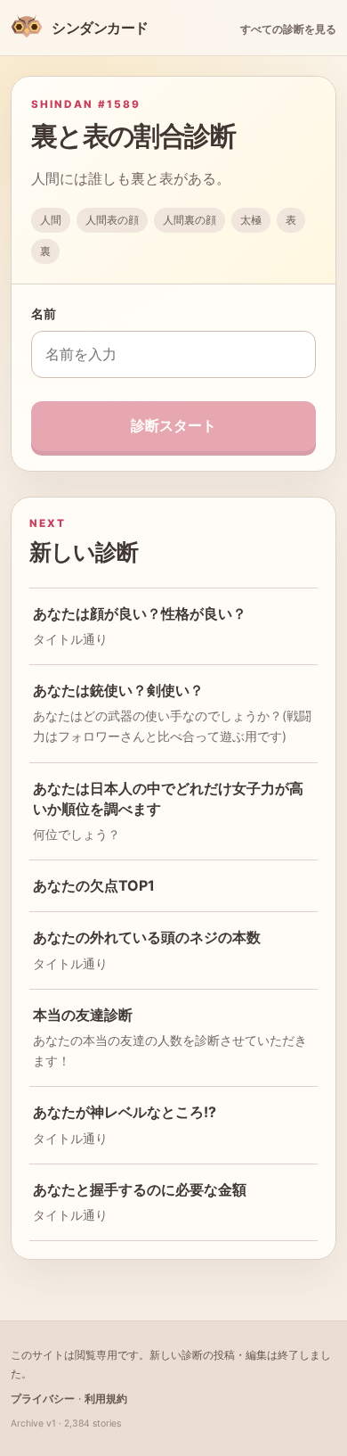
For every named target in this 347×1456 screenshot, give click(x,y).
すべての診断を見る (288, 29)
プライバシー (43, 1398)
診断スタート (173, 425)
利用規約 (106, 1398)
